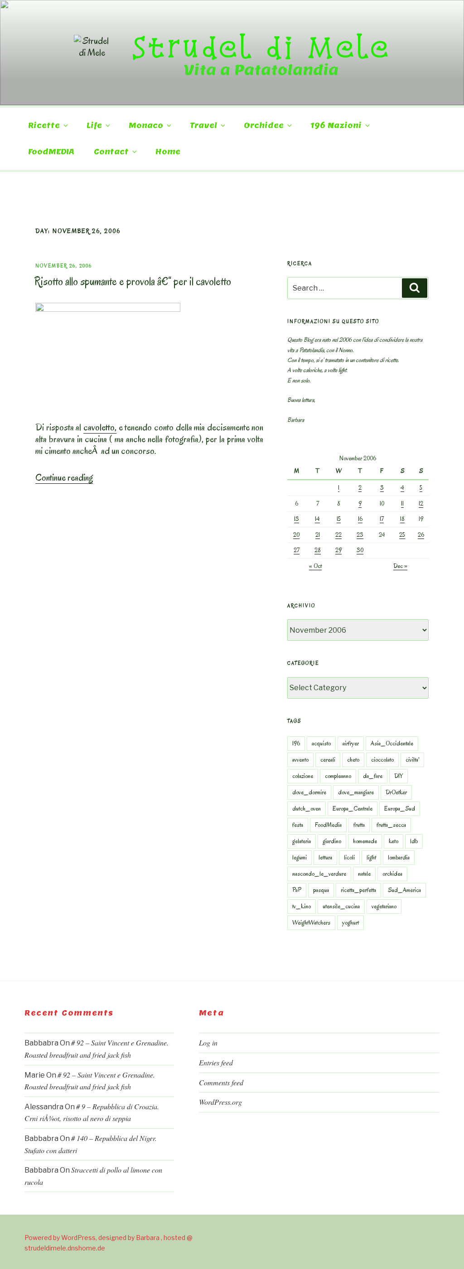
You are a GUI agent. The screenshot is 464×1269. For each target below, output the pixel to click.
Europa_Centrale (352, 808)
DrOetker (396, 792)
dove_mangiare (356, 792)
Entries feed (216, 1062)
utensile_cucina (341, 906)
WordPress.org (220, 1102)
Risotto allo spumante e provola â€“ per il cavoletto (132, 281)
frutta (359, 825)
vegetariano (384, 906)
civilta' (412, 759)
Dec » (400, 566)
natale (364, 873)
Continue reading (64, 477)
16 (360, 519)
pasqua (321, 890)
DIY (398, 776)
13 (296, 519)
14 (317, 519)
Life (94, 125)
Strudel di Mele (261, 46)
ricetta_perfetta (358, 890)
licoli (349, 857)
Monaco (146, 125)
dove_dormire (309, 792)
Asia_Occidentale (392, 743)
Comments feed (221, 1082)
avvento (300, 759)
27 (297, 550)
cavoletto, (99, 427)
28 (317, 550)
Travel (203, 125)
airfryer (351, 743)
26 (421, 534)
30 (360, 550)
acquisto (321, 743)
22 (338, 534)
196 (296, 743)
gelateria (301, 841)
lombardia (399, 857)
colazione (302, 776)
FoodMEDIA (51, 152)
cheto (353, 759)
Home (167, 152)
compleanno (338, 776)
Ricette (44, 125)
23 (360, 534)
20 (296, 534)
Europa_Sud (399, 808)
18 (402, 519)
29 (338, 550)
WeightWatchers (311, 922)
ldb (414, 841)
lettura (325, 857)
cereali (327, 759)
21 (317, 534)
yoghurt (350, 922)
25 (402, 534)
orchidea (392, 873)
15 (339, 519)
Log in (208, 1042)
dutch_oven (306, 808)
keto (393, 841)
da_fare (372, 776)
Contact (111, 152)
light (371, 857)
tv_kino (301, 906)
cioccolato (382, 759)
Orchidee (264, 125)
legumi (299, 857)
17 (382, 519)
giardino (332, 841)
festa (297, 825)
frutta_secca (391, 825)
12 (421, 503)
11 (402, 503)
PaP (296, 890)
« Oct (315, 566)
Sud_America (404, 890)
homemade (365, 841)
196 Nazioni (336, 125)
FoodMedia (328, 825)
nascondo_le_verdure (319, 873)
